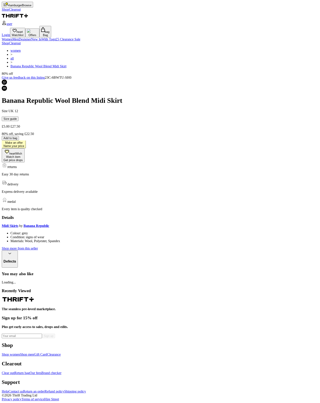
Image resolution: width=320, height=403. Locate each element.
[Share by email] (4, 88)
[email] (4, 88)
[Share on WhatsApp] (4, 82)
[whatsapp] (4, 82)
